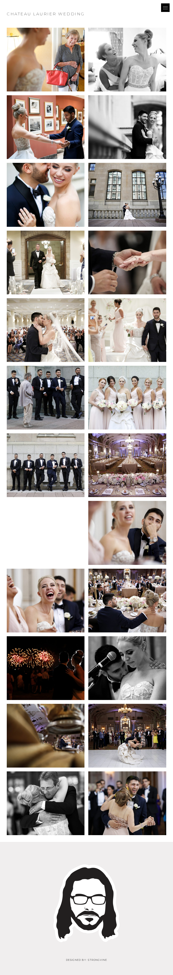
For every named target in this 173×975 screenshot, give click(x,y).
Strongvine (97, 959)
